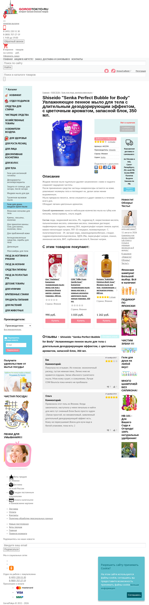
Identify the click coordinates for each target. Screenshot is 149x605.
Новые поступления (19, 524)
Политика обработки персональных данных (31, 518)
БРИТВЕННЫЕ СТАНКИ (17, 294)
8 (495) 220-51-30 (17, 577)
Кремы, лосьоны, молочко (15, 219)
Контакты (13, 515)
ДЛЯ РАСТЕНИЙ (13, 305)
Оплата (12, 512)
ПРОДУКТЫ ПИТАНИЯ (16, 300)
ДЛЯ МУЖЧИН (13, 289)
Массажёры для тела (17, 251)
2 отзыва (111, 142)
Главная (13, 530)
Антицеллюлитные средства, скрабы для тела (18, 240)
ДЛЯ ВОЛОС (11, 163)
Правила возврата (18, 534)
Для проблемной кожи (18, 233)
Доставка (13, 509)
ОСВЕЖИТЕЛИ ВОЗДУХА (12, 130)
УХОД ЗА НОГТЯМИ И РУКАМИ (16, 257)
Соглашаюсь (134, 595)
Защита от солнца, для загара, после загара (18, 188)
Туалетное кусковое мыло (16, 199)
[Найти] (4, 79)
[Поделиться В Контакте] (96, 167)
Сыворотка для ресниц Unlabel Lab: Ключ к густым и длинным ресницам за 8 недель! (127, 242)
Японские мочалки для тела (18, 212)
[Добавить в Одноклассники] (100, 167)
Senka (103, 157)
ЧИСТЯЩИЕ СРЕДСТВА (17, 115)
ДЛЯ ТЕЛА (10, 168)
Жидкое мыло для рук (18, 193)
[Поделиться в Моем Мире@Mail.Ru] (96, 171)
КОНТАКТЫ (77, 59)
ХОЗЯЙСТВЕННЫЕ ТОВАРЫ (14, 122)
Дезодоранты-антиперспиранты (16, 181)
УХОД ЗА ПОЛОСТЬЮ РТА (16, 277)
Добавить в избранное (105, 139)
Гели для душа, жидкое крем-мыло (17, 205)
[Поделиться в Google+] (113, 167)
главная (8, 59)
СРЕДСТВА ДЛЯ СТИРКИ (13, 108)
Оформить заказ (11, 56)
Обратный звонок (13, 41)
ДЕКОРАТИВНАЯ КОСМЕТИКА (13, 156)
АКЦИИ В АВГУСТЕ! (23, 59)
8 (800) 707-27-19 (17, 581)
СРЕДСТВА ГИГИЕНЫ (16, 270)
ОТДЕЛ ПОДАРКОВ (19, 101)
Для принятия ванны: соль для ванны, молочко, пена (18, 226)
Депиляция (12, 247)
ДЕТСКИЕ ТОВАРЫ (14, 284)
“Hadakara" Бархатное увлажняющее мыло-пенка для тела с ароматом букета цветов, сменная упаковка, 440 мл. (54, 287)
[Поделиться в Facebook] (105, 167)
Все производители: (12, 330)
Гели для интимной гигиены (16, 174)
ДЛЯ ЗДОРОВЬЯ (17, 138)
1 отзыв (112, 297)
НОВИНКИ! (15, 95)
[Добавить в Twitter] (109, 167)
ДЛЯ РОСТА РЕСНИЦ (15, 143)
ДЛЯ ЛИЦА (11, 149)
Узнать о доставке (129, 189)
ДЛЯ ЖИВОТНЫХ (14, 310)
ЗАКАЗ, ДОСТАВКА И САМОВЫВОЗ (52, 59)
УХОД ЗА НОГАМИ (14, 264)
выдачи (11, 24)
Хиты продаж (15, 527)
